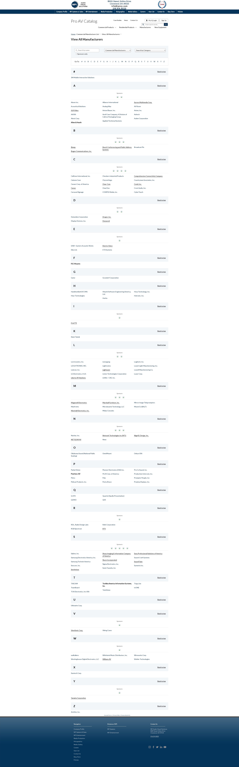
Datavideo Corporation (79, 217)
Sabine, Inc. (75, 554)
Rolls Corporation (109, 525)
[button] (61, 12)
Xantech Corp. (76, 673)
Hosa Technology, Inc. (142, 292)
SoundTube (138, 562)
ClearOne (106, 188)
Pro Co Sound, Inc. (140, 470)
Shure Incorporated (110, 560)
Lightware (106, 370)
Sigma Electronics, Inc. (111, 564)
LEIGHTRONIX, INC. (79, 366)
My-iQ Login (153, 20)
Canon (73, 188)
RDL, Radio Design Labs (79, 525)
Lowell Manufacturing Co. (143, 370)
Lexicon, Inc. (75, 370)
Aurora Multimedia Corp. (143, 102)
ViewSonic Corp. (77, 630)
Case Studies (117, 20)
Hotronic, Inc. (139, 296)
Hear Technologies (78, 296)
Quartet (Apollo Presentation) (113, 496)
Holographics (78, 741)
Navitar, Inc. (75, 435)
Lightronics (107, 366)
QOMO (73, 500)
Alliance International (110, 102)
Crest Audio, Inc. (140, 188)
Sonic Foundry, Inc (109, 568)
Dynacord (106, 221)
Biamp (73, 147)
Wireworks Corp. (140, 655)
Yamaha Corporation (78, 698)
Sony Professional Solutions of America (148, 554)
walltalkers (75, 655)
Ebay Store (77, 757)
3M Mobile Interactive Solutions (82, 77)
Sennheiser (75, 569)
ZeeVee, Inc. (75, 712)
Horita (105, 298)
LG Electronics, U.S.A (78, 374)
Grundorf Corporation (111, 278)
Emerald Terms (108, 715)
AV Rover (137, 106)
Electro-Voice (107, 246)
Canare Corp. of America (80, 184)
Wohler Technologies (142, 659)
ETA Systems (107, 250)
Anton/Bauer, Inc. (109, 110)
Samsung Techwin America (80, 562)
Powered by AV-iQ (125, 715)
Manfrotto (75, 407)
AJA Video (74, 110)
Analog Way (107, 106)
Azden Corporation (141, 118)
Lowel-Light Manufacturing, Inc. (146, 366)
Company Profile (79, 729)
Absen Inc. (75, 102)
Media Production (79, 738)
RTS (104, 529)
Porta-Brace (107, 482)
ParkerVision (75, 470)
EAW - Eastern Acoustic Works (82, 246)
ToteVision (106, 590)
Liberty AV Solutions (78, 378)
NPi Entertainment (79, 735)
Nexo (104, 439)
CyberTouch (138, 192)
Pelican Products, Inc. (79, 482)
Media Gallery (78, 744)
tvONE (136, 588)
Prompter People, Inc (142, 478)
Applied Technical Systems (112, 121)
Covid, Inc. (138, 184)
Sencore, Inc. (75, 565)
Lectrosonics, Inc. (77, 362)
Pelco (73, 478)
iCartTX (74, 323)
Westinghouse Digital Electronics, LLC (85, 659)
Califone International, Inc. (80, 176)
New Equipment (160, 27)
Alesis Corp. (75, 118)
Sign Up (164, 20)
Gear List (76, 751)
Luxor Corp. (138, 374)
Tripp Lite (137, 584)
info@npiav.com (119, 6)
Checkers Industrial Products (113, 176)
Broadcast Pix (139, 147)
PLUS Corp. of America (111, 474)
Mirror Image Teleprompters (144, 403)
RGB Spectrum (76, 529)
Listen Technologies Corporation (114, 374)
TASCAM (74, 584)
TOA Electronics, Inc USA (80, 592)
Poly (104, 478)
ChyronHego (107, 180)
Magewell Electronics (79, 403)
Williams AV (107, 659)
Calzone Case (76, 180)
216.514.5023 (154, 736)
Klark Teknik (75, 337)
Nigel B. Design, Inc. (141, 435)
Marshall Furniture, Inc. (111, 403)
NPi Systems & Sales (80, 732)
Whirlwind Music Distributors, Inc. (115, 655)
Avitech (137, 114)
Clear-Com (106, 184)
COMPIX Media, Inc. (110, 192)
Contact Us (134, 20)
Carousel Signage (77, 192)
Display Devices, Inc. (78, 221)
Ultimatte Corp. (76, 605)
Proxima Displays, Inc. (142, 482)
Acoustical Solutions (78, 106)
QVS (104, 500)
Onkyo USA (138, 453)
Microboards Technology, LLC (113, 407)
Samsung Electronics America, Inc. (83, 558)
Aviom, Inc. (138, 110)
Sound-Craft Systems (141, 558)
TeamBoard (75, 588)
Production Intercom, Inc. (143, 474)
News (126, 20)
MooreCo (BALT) (140, 407)
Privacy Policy (116, 715)
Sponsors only (82, 54)
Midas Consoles (108, 411)
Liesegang (106, 362)
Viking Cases (107, 630)
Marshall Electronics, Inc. (80, 411)
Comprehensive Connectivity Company (148, 176)
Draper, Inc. (107, 217)
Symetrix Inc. (138, 565)
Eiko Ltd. (74, 250)
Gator (73, 278)
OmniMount (107, 453)
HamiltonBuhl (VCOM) (79, 292)
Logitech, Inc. (139, 362)
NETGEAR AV (76, 439)
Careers (76, 747)
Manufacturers (145, 27)
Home (73, 34)
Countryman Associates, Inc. (144, 180)
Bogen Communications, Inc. (81, 151)
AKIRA (73, 114)
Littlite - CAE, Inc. (109, 378)
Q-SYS (73, 496)
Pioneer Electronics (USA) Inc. (113, 470)
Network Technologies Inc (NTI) (114, 435)
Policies (76, 760)
